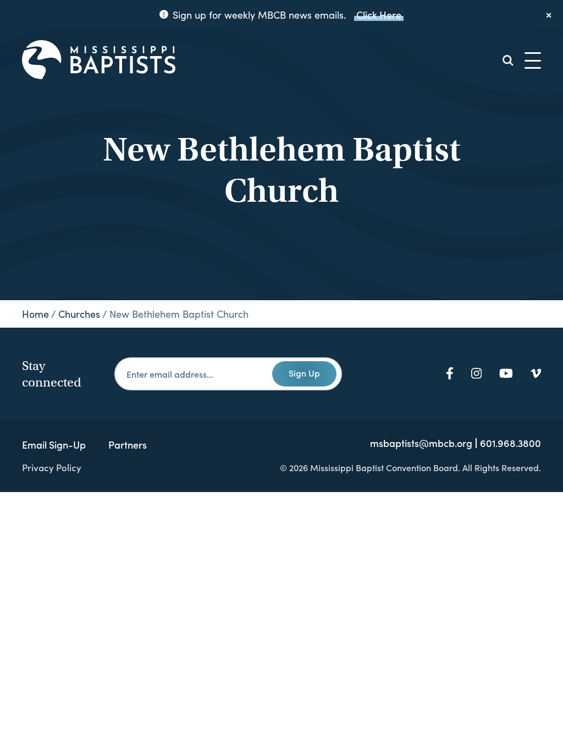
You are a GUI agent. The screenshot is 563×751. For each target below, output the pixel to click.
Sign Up (304, 373)
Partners (127, 444)
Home (35, 314)
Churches (79, 314)
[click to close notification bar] (549, 14)
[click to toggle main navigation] (533, 60)
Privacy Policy (51, 467)
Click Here (378, 14)
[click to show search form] (508, 60)
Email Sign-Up (54, 444)
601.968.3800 (510, 443)
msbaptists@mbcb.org (421, 443)
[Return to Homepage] (98, 60)
